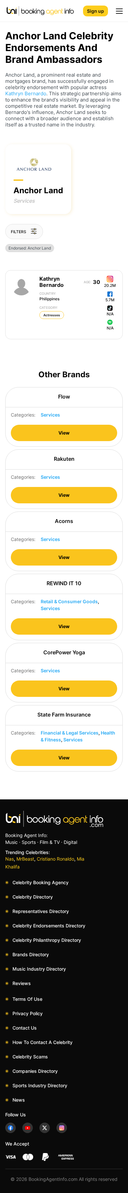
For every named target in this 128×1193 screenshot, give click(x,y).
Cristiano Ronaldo (55, 859)
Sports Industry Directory (39, 1085)
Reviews (21, 983)
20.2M (110, 285)
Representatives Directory (40, 911)
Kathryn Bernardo (25, 93)
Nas (9, 859)
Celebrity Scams (30, 1056)
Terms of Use (27, 999)
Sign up (95, 11)
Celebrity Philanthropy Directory (46, 940)
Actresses (51, 315)
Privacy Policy (27, 1013)
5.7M (110, 299)
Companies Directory (35, 1071)
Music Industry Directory (39, 969)
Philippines (49, 296)
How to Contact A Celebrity (42, 1042)
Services (24, 200)
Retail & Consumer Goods (69, 601)
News (18, 1100)
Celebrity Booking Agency (40, 882)
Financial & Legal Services (69, 733)
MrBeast (25, 859)
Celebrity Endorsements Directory (48, 925)
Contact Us (24, 1028)
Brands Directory (30, 954)
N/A (110, 313)
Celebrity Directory (32, 897)
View (64, 433)
